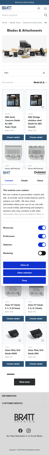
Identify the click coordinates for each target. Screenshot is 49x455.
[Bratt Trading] (7, 8)
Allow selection (24, 273)
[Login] (38, 8)
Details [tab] (24, 180)
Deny (24, 280)
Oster (7, 166)
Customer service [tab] (12, 403)
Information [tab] (9, 396)
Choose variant (13, 137)
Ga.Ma (7, 114)
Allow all (24, 265)
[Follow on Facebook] (20, 431)
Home (4, 22)
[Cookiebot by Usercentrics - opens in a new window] (34, 173)
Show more (24, 382)
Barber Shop (15, 22)
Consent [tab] (9, 180)
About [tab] (40, 180)
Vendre (37, 450)
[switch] (42, 236)
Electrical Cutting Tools (32, 22)
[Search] (46, 15)
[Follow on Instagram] (28, 431)
